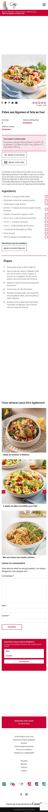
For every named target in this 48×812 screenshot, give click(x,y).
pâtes (4, 179)
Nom (4, 606)
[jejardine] (44, 784)
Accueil (4, 12)
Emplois (24, 743)
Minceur (24, 764)
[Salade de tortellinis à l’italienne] (24, 430)
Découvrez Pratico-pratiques (24, 740)
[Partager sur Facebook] (2, 103)
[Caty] (21, 784)
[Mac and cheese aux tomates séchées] (24, 533)
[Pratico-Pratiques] (4, 784)
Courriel (5, 616)
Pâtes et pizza (31, 12)
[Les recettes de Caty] (5, 5)
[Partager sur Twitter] (5, 103)
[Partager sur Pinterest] (9, 103)
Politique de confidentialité (24, 753)
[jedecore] (36, 784)
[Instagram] (26, 794)
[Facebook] (21, 794)
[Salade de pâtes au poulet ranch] (24, 481)
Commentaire (8, 576)
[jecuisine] (29, 784)
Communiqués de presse (24, 746)
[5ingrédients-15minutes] (12, 784)
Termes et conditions (24, 750)
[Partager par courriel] (16, 103)
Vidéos (24, 771)
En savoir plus (24, 722)
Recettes (11, 12)
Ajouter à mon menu (16, 162)
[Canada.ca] (37, 803)
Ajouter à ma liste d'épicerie (14, 248)
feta (18, 172)
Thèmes (24, 767)
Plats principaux (20, 12)
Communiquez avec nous (24, 736)
